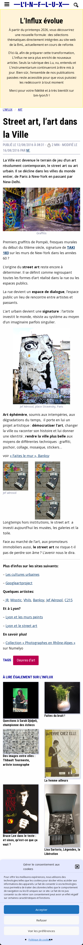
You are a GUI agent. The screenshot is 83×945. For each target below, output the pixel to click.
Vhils (27, 600)
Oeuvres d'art (26, 660)
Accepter (41, 910)
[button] (77, 867)
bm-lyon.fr (40, 95)
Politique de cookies (40, 939)
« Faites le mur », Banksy (29, 455)
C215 (69, 600)
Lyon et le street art (21, 625)
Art (20, 109)
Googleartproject (19, 583)
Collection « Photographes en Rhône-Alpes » (40, 642)
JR (6, 600)
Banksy (38, 600)
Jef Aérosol (54, 600)
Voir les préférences (41, 931)
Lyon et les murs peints (24, 617)
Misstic (16, 600)
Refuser (41, 920)
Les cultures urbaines (22, 574)
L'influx (7, 109)
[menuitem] (10, 110)
